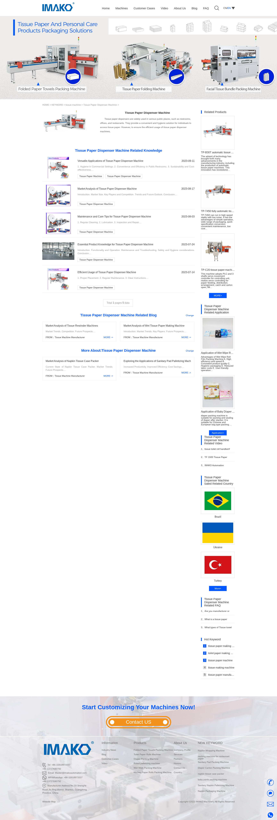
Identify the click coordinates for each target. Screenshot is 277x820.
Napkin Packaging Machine (211, 785)
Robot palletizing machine (147, 763)
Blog (104, 754)
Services (178, 754)
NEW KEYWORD (210, 743)
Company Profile (182, 750)
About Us (180, 743)
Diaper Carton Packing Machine (214, 762)
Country (178, 772)
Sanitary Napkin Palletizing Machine (216, 779)
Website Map (49, 801)
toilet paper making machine (219, 653)
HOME (45, 105)
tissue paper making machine (219, 645)
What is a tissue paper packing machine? (214, 620)
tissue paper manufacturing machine (219, 674)
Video (104, 763)
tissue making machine (219, 667)
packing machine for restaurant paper (213, 751)
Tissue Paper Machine (90, 176)
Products (140, 743)
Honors (177, 763)
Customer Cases (110, 759)
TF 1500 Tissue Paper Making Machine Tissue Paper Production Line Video (216, 458)
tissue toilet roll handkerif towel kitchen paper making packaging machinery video (215, 450)
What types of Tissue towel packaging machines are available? (216, 628)
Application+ (218, 433)
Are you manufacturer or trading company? (215, 612)
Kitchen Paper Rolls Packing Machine (153, 772)
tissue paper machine (218, 660)
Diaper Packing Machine (146, 759)
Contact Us (179, 768)
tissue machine (73, 105)
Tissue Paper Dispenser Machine (100, 105)
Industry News (109, 750)
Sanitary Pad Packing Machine (213, 756)
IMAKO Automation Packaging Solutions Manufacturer (212, 466)
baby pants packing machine (212, 774)
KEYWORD (57, 105)
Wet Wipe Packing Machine (147, 768)
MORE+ (218, 295)
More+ (218, 588)
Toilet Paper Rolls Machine (147, 754)
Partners (178, 759)
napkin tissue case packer (211, 768)
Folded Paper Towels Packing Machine (153, 750)
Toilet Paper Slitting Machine (212, 791)
